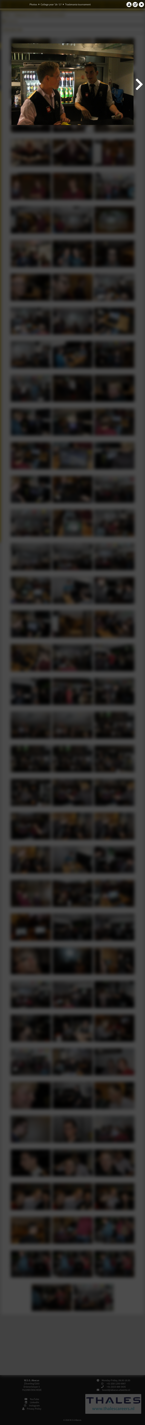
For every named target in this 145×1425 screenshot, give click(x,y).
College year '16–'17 (51, 4)
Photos (33, 4)
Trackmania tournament (78, 4)
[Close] (141, 4)
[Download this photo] (129, 4)
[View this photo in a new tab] (135, 4)
